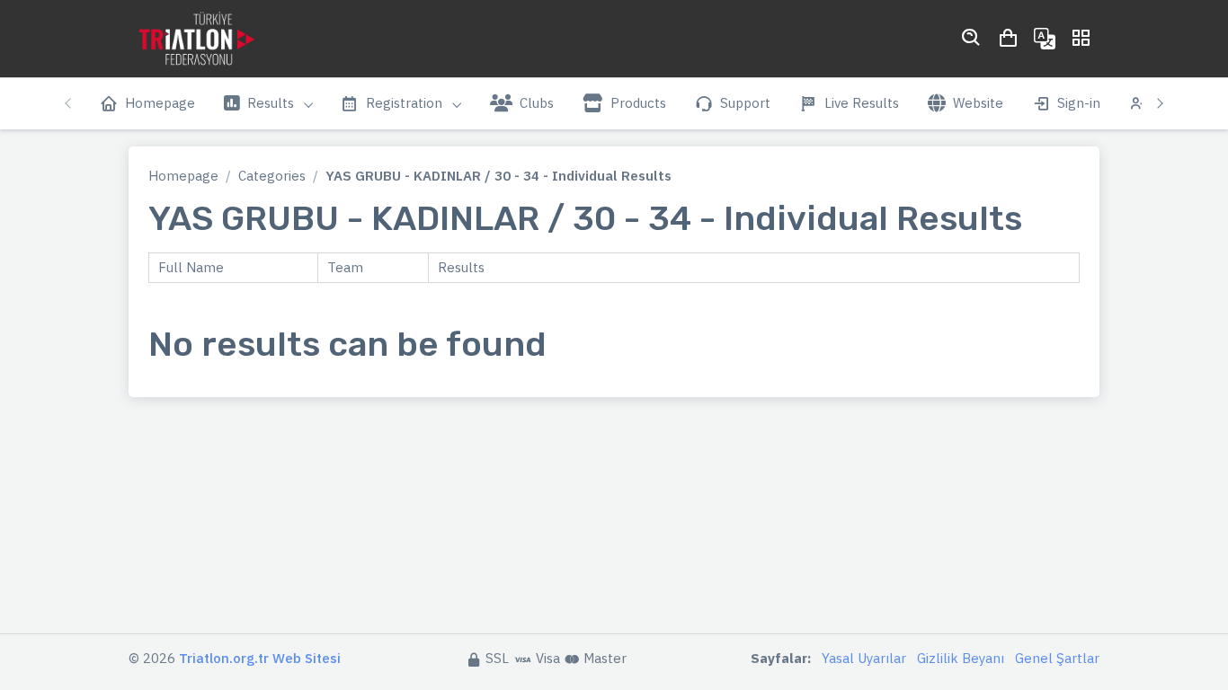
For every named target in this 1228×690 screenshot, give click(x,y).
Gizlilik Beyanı (960, 658)
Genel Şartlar (1057, 658)
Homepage (183, 175)
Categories (272, 175)
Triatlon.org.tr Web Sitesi (260, 658)
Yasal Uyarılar (864, 658)
